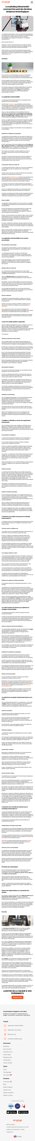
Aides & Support (7, 1087)
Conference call (7, 1052)
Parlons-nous (7, 1090)
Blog (4, 1084)
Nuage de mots (7, 1057)
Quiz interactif (7, 1049)
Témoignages (7, 1072)
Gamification (7, 1060)
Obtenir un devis (8, 1095)
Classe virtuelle (7, 1063)
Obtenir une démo (8, 1092)
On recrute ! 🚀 (7, 1081)
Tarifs (5, 1069)
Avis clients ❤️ (7, 1075)
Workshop (6, 1046)
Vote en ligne (7, 1054)
